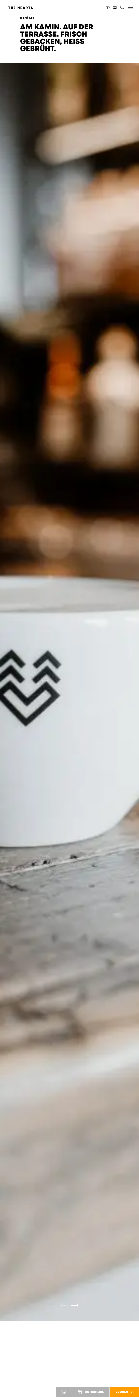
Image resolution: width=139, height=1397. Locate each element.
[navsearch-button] (122, 8)
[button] (64, 1305)
